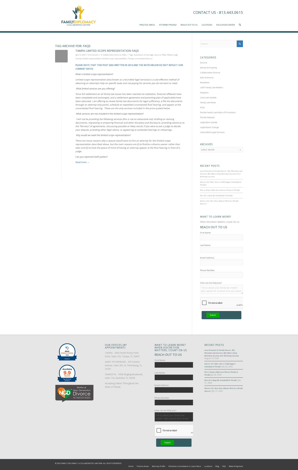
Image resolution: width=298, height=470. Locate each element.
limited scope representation (114, 58)
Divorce (203, 62)
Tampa (131, 58)
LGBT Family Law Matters (211, 87)
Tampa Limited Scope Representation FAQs (107, 51)
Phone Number (207, 270)
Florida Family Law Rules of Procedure (218, 112)
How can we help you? (211, 282)
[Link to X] (231, 463)
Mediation (205, 82)
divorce (157, 55)
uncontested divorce (143, 58)
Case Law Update (208, 97)
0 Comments (93, 55)
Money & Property (208, 67)
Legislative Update (208, 122)
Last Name (205, 245)
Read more (82, 162)
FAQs (124, 55)
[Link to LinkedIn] (236, 463)
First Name (205, 232)
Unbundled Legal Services (212, 132)
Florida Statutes (207, 117)
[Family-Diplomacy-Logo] (78, 15)
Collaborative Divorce (112, 55)
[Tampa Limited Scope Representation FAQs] (61, 56)
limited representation (92, 58)
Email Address (207, 257)
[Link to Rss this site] (240, 463)
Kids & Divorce (207, 77)
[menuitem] (147, 15)
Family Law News (208, 102)
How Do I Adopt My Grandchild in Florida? (216, 195)
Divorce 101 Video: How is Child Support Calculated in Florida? (219, 365)
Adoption (204, 92)
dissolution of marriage (144, 55)
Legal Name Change (209, 127)
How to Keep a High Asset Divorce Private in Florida (220, 190)
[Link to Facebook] (226, 463)
